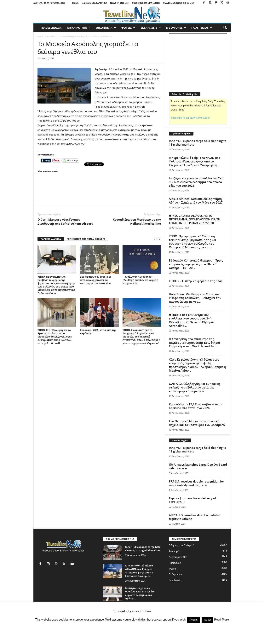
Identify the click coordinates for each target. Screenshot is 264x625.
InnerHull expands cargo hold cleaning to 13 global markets (197, 142)
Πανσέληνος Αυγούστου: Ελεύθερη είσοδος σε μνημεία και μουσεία (140, 280)
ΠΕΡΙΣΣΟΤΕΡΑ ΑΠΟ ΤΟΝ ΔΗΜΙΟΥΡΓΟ (86, 238)
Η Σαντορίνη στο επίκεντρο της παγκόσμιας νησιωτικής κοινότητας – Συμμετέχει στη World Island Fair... (196, 342)
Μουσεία (51, 36)
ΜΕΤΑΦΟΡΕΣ (174, 27)
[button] (225, 27)
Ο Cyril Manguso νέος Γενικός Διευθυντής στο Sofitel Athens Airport (65, 221)
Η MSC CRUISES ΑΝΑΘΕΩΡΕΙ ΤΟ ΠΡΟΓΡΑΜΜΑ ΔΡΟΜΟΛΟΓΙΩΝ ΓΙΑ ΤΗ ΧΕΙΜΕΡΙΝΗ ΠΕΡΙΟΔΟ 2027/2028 (194, 219)
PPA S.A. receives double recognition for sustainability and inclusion (196, 483)
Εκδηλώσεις (175, 574)
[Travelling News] (132, 14)
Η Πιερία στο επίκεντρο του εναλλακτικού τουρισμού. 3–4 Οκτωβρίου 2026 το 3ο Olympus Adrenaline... (191, 320)
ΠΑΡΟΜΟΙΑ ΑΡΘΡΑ (51, 238)
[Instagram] (210, 3)
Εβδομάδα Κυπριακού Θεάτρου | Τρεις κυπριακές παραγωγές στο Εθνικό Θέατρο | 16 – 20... (196, 264)
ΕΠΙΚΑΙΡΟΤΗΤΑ (77, 27)
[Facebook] (204, 3)
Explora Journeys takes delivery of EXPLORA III (192, 500)
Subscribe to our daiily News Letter (190, 117)
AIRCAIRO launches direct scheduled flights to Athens (194, 517)
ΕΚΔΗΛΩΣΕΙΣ (149, 27)
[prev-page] (155, 239)
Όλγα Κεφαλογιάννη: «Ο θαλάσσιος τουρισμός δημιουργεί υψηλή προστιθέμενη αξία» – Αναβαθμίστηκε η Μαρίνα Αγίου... (197, 364)
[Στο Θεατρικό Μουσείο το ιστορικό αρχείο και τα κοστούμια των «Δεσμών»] (99, 259)
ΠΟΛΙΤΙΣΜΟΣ (199, 27)
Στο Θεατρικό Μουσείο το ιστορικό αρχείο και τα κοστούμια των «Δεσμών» (96, 280)
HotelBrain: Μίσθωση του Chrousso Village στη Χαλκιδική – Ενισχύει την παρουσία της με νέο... (195, 297)
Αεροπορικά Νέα (178, 557)
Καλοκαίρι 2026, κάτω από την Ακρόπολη (98, 331)
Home (75, 2)
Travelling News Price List (178, 2)
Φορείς (172, 568)
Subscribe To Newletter (146, 2)
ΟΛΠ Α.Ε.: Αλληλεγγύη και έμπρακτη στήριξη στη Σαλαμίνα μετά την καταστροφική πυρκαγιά (194, 387)
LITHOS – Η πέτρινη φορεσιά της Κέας (195, 281)
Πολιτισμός (175, 562)
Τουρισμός (174, 551)
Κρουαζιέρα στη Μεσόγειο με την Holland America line (137, 221)
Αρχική (40, 36)
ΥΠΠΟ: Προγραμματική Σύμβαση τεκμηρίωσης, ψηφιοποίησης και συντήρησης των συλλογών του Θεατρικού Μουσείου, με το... (192, 241)
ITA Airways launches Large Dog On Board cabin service (198, 466)
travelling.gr (50, 27)
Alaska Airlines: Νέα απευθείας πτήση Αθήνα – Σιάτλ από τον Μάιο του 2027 (196, 200)
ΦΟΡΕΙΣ (126, 27)
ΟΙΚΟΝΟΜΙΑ (104, 27)
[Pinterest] (216, 3)
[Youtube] (228, 3)
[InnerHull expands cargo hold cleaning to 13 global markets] (112, 552)
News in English (119, 2)
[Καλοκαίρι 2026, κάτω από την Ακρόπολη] (99, 312)
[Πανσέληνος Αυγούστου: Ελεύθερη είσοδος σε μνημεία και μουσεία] (142, 259)
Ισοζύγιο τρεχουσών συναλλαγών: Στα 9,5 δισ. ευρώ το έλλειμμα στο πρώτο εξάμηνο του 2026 (196, 181)
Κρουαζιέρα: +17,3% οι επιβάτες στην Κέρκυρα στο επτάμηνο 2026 (195, 406)
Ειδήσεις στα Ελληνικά (94, 2)
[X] (222, 3)
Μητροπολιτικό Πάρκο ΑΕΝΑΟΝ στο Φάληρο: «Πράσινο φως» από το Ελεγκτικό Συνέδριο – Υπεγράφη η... (194, 161)
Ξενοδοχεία (175, 580)
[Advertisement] (99, 195)
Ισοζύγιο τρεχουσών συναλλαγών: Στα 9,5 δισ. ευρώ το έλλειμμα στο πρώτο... (140, 593)
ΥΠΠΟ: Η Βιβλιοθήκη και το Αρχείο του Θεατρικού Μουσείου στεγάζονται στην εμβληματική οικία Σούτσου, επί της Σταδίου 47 (54, 336)
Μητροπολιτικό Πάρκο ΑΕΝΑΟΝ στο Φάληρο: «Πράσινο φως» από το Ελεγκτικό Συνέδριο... (139, 571)
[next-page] (159, 239)
